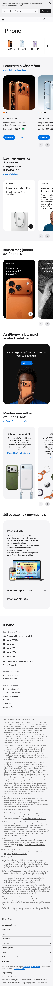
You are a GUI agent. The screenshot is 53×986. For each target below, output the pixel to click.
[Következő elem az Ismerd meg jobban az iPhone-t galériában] (47, 324)
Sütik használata (25, 980)
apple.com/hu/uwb (24, 868)
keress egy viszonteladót (31, 967)
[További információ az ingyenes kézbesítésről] (19, 205)
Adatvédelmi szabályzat (10, 980)
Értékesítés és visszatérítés (11, 983)
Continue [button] (45, 11)
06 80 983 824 (19, 969)
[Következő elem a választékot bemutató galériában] (47, 145)
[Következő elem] (47, 46)
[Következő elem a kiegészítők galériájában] (47, 504)
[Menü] (50, 19)
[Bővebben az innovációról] (19, 289)
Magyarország (7, 973)
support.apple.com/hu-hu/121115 (34, 819)
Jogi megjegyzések (29, 983)
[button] (20, 11)
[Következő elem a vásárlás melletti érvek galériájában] (47, 236)
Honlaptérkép (42, 983)
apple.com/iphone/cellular (15, 807)
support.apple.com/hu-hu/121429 (15, 854)
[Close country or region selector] (50, 3)
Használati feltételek (40, 980)
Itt (35, 891)
